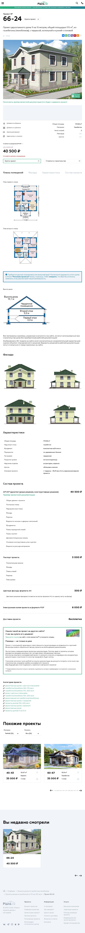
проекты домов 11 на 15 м (15, 711)
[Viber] (72, 35)
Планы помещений (13, 173)
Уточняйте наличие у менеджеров (14, 156)
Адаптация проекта (71, 909)
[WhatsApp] (66, 35)
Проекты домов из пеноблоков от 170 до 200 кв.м (24, 894)
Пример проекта (30, 916)
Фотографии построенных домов (31, 923)
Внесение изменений (71, 906)
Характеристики (51, 173)
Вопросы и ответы (50, 919)
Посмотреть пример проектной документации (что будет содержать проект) (35, 102)
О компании (48, 906)
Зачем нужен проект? (32, 912)
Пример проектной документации (19, 495)
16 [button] (77, 790)
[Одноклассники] (77, 35)
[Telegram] (69, 35)
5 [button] (60, 790)
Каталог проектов (30, 906)
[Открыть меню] (2, 3)
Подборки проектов (31, 909)
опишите (53, 277)
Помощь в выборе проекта (70, 914)
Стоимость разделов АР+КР (13, 143)
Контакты (47, 922)
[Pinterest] (75, 35)
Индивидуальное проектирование (70, 919)
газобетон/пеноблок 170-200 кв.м (19, 691)
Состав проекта (73, 173)
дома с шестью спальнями (16, 693)
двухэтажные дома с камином (17, 706)
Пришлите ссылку (12, 637)
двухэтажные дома (13, 708)
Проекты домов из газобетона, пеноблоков (33, 891)
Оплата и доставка (51, 916)
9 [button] (66, 790)
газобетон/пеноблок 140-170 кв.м (19, 688)
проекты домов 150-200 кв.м (17, 703)
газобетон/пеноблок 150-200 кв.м (19, 696)
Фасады (32, 173)
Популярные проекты (32, 919)
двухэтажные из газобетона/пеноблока (22, 698)
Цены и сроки (49, 912)
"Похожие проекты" (20, 277)
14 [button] (74, 790)
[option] (22, 765)
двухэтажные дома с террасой (18, 701)
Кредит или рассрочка (72, 923)
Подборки (11, 891)
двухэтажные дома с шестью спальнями (22, 686)
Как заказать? (49, 909)
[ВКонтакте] (63, 35)
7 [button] (63, 790)
